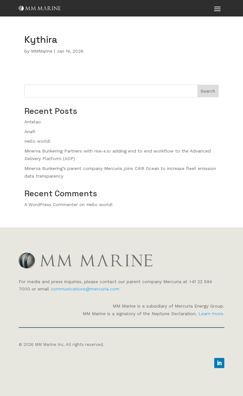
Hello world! (37, 141)
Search (208, 91)
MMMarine (42, 51)
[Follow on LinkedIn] (219, 363)
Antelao (32, 121)
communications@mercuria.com (85, 288)
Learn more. (211, 313)
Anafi (29, 131)
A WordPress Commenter (51, 204)
